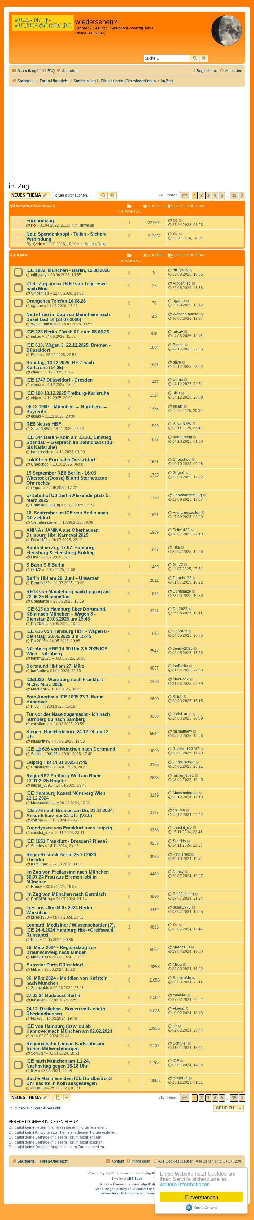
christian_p (40, 724)
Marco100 (39, 957)
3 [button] (208, 195)
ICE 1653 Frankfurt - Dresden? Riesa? (67, 841)
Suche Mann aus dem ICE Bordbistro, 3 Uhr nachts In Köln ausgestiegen (69, 1081)
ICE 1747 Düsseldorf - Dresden (59, 379)
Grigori (36, 488)
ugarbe (37, 306)
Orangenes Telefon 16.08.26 (56, 301)
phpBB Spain (133, 1178)
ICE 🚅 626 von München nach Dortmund (70, 749)
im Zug (19, 186)
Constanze (40, 601)
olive (35, 372)
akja (34, 398)
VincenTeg (40, 293)
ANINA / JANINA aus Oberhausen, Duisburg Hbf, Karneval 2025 (63, 533)
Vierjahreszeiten (45, 522)
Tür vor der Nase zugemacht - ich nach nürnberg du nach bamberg (68, 717)
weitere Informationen (185, 1183)
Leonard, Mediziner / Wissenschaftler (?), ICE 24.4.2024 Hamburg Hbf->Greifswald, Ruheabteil (70, 930)
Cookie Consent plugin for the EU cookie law (201, 1207)
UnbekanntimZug (45, 505)
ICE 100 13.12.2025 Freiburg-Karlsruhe (67, 393)
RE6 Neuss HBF (43, 424)
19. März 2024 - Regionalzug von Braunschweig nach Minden (61, 950)
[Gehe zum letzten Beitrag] (180, 220)
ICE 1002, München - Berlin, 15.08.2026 (68, 270)
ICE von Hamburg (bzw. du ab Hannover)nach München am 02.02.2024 (69, 1029)
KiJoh (36, 706)
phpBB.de (148, 1184)
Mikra (35, 969)
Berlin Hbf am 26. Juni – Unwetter (62, 578)
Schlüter (38, 1053)
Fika (34, 557)
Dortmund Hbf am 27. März (55, 666)
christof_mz (40, 832)
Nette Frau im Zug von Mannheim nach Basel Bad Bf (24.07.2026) (68, 317)
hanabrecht (40, 452)
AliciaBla (38, 1088)
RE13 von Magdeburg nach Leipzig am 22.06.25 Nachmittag (68, 594)
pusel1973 (40, 917)
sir (33, 1036)
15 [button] (234, 195)
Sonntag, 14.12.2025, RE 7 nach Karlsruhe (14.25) (60, 365)
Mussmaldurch (43, 803)
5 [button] (222, 195)
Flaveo (36, 1018)
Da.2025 (38, 623)
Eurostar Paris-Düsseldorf (54, 964)
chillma (37, 820)
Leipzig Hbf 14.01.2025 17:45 (56, 762)
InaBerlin (38, 671)
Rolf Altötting (41, 899)
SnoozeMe (40, 988)
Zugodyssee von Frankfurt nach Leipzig (69, 827)
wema (36, 384)
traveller (38, 1000)
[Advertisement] (127, 133)
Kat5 (35, 940)
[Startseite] (42, 29)
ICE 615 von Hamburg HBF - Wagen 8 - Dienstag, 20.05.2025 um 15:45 (67, 634)
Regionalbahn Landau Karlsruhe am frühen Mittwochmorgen (65, 1046)
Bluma (36, 355)
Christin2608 (42, 767)
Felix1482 (39, 540)
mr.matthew (40, 741)
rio (33, 225)
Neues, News (96, 244)
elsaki (36, 416)
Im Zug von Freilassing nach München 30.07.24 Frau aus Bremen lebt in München (67, 877)
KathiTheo (39, 864)
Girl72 (36, 569)
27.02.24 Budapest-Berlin (53, 995)
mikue (36, 336)
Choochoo (40, 464)
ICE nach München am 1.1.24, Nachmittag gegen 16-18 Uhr (58, 1064)
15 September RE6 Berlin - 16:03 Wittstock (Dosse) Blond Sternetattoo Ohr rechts (66, 478)
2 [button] (201, 195)
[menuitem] (48, 71)
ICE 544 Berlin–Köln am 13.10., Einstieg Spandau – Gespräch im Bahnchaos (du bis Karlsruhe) (69, 442)
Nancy (36, 886)
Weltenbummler (44, 324)
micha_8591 (41, 785)
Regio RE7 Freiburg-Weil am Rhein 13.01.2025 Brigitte (64, 778)
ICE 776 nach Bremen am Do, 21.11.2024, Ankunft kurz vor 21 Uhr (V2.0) (70, 813)
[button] (184, 195)
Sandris (37, 846)
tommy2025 (41, 658)
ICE (34, 1071)
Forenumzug (40, 220)
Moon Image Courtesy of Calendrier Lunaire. (127, 1189)
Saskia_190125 (44, 754)
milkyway (38, 275)
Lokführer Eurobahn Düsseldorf (60, 459)
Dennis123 (40, 583)
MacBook (39, 689)
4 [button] (215, 195)
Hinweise (86, 225)
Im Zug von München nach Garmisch (66, 894)
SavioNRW (40, 429)
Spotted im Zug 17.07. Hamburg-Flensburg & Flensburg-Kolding (61, 550)
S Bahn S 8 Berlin (45, 565)
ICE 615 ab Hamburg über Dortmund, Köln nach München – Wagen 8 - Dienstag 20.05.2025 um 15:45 (66, 614)
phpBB (111, 1173)
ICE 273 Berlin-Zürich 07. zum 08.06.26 (67, 331)
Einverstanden (201, 1197)
